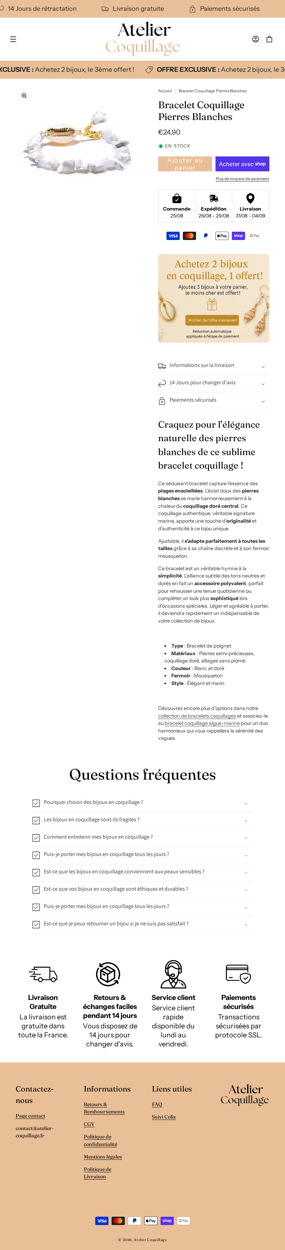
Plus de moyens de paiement (242, 179)
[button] (13, 39)
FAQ (157, 1104)
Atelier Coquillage (150, 1240)
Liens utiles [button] (172, 1089)
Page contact (30, 1116)
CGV (89, 1124)
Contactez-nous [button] (35, 1094)
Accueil (165, 90)
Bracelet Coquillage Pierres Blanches (212, 90)
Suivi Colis (164, 1117)
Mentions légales (103, 1157)
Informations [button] (107, 1089)
